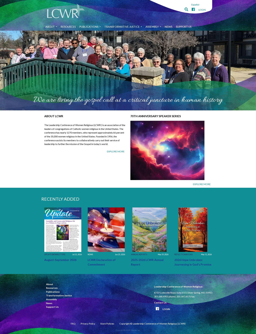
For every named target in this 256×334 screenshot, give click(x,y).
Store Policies (107, 323)
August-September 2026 (60, 260)
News (168, 26)
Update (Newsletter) (54, 254)
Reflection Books (183, 254)
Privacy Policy (88, 323)
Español (195, 4)
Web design (135, 330)
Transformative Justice (122, 26)
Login (202, 9)
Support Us (183, 26)
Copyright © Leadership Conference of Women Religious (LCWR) (152, 323)
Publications (88, 26)
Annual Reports (139, 254)
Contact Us (160, 302)
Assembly (152, 26)
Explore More (115, 151)
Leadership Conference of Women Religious (178, 286)
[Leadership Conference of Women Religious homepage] (66, 11)
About (50, 26)
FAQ (73, 323)
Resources (68, 26)
